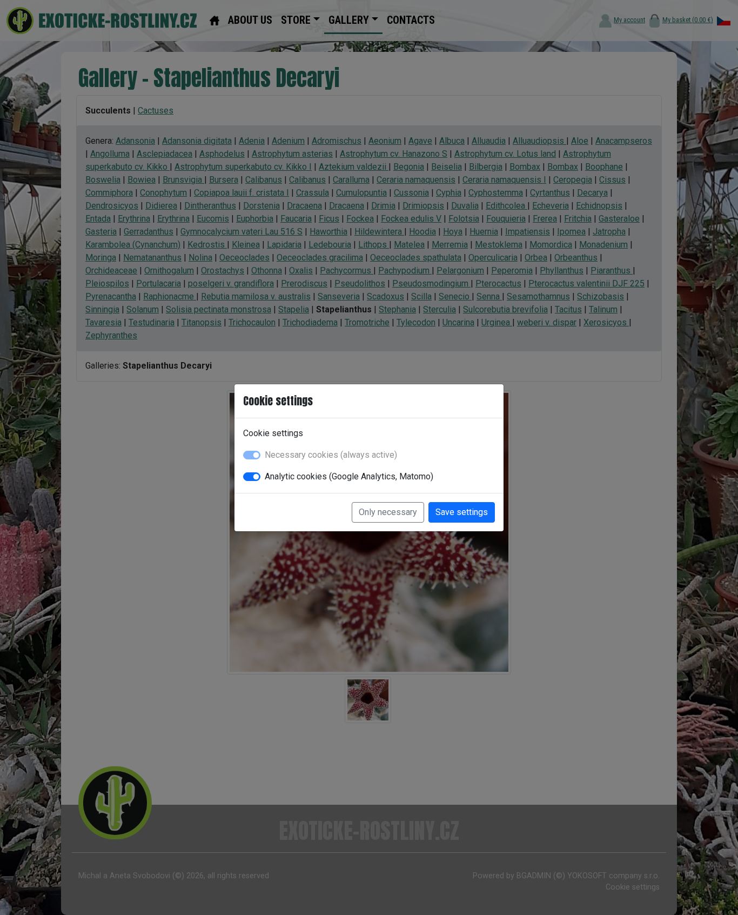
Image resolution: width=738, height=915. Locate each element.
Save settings (461, 512)
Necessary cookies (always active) (331, 455)
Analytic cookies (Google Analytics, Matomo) (349, 476)
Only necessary (388, 512)
